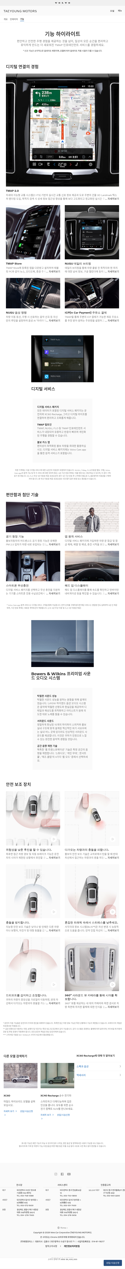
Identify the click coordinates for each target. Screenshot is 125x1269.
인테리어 (14, 19)
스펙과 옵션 (83, 1066)
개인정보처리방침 (72, 1246)
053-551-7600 (70, 1205)
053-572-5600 (26, 1205)
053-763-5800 (70, 1196)
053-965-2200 (113, 1196)
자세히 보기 (9, 1111)
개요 (6, 19)
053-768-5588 (27, 1196)
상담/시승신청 (112, 1263)
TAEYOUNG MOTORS (20, 10)
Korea (63, 1227)
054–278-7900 (27, 1215)
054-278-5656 (70, 1215)
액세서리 (81, 1075)
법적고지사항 (51, 1246)
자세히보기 (113, 198)
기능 (22, 19)
